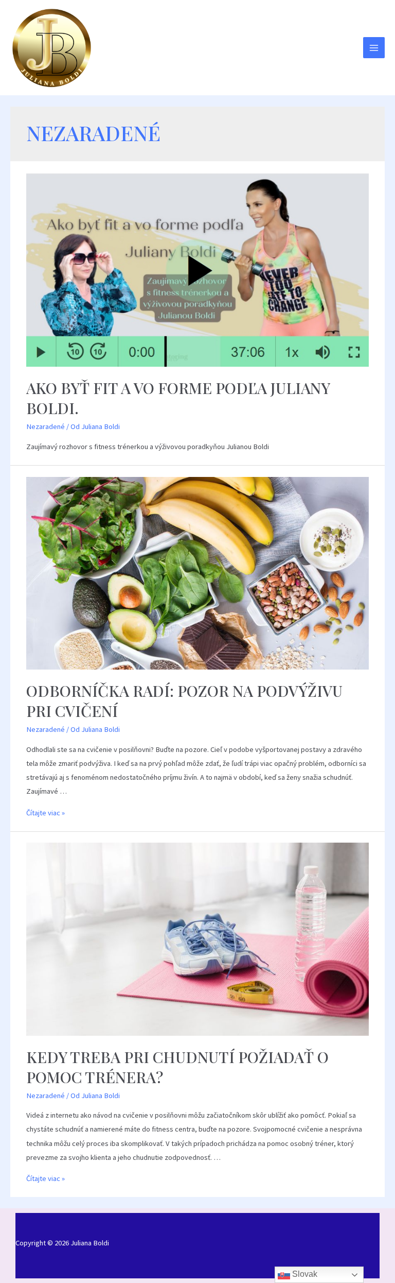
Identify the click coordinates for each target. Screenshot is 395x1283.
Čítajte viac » (45, 812)
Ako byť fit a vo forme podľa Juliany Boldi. (178, 398)
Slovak (303, 1274)
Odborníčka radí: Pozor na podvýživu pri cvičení (184, 700)
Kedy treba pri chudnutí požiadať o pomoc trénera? (177, 1067)
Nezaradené (45, 426)
